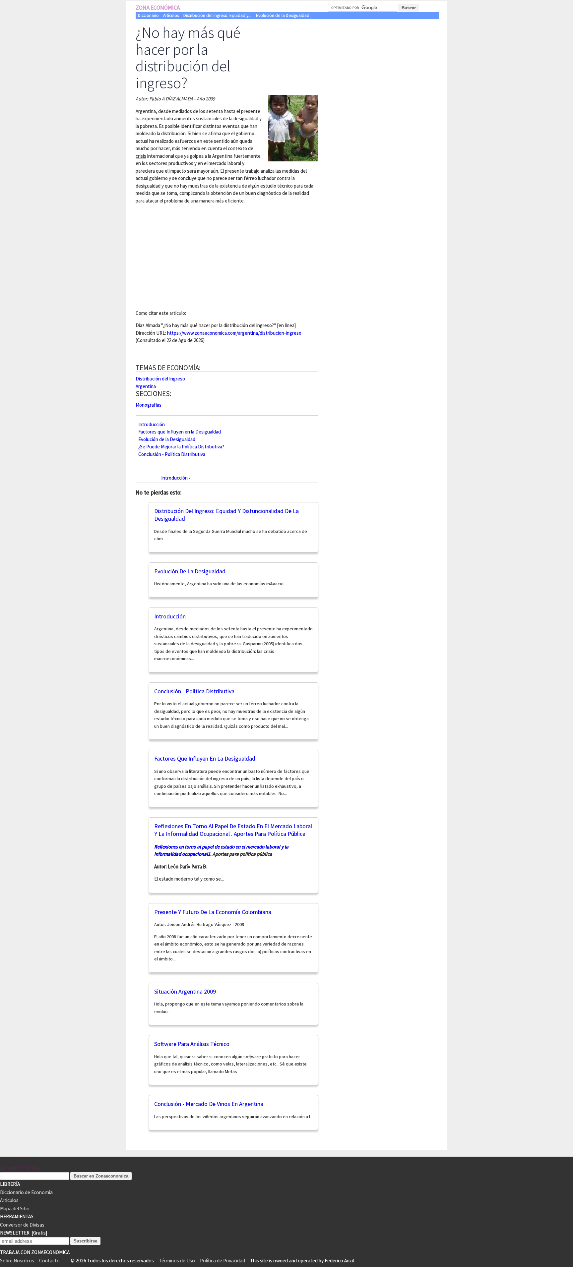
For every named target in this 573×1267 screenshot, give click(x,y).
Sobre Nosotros (17, 1260)
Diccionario (148, 15)
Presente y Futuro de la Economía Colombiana (212, 912)
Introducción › (175, 478)
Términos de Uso (177, 1260)
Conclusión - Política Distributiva (171, 454)
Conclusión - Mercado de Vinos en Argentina (208, 1104)
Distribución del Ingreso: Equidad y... (217, 15)
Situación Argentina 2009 (185, 991)
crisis (141, 156)
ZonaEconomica (19, 1168)
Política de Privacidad (222, 1260)
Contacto (49, 1260)
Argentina (146, 386)
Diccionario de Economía (26, 1192)
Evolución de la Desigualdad (282, 15)
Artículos (171, 15)
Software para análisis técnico (191, 1044)
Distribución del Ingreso (160, 378)
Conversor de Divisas (22, 1225)
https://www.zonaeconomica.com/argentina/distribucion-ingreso (234, 333)
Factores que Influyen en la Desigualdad (179, 432)
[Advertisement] (191, 255)
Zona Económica (158, 7)
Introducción (151, 424)
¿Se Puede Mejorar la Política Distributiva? (181, 446)
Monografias (148, 405)
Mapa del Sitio (15, 1208)
